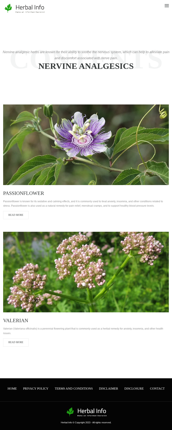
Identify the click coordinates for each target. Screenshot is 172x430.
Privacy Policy (35, 388)
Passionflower (23, 193)
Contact (157, 388)
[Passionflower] (86, 144)
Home (12, 388)
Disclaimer (108, 388)
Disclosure (134, 388)
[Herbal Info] (24, 8)
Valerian (15, 320)
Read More (15, 215)
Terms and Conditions (74, 388)
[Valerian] (86, 272)
